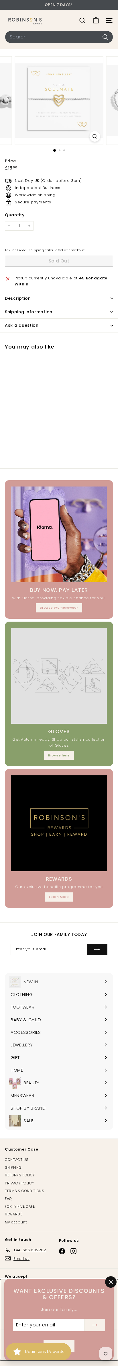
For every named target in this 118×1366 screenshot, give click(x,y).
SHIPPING (13, 1167)
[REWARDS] (59, 823)
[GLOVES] (59, 676)
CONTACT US (17, 1159)
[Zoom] (95, 136)
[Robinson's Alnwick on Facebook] (62, 1251)
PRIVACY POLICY (19, 1183)
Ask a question (22, 325)
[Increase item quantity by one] (29, 226)
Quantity (14, 215)
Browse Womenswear (59, 607)
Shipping (36, 250)
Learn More (59, 896)
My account (16, 1222)
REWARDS (14, 1214)
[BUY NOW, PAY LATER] (59, 534)
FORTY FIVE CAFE (20, 1206)
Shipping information (28, 312)
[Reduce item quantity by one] (9, 226)
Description (18, 298)
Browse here (59, 755)
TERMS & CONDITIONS (24, 1190)
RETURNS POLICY (20, 1175)
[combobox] (59, 37)
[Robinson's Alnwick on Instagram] (73, 1251)
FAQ (8, 1198)
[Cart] (96, 20)
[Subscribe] (94, 1325)
